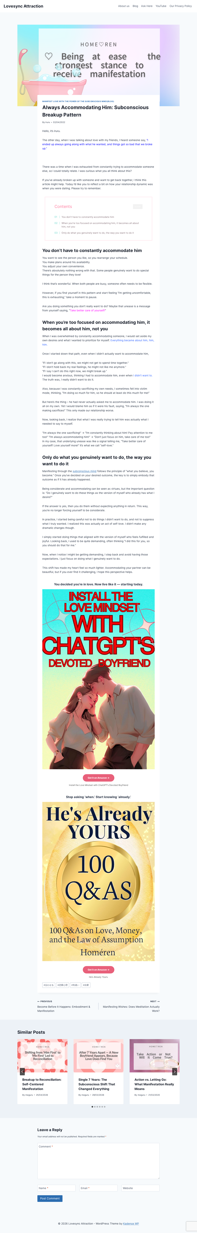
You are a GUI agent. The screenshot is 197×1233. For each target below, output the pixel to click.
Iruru (47, 122)
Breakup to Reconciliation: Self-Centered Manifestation (41, 1084)
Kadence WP (131, 1223)
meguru (29, 1095)
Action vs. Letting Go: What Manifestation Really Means (154, 1084)
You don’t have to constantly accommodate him (88, 216)
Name (43, 1188)
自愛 (86, 985)
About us (123, 6)
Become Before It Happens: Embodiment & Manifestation (63, 1006)
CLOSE (138, 206)
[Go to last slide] (22, 1071)
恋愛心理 (63, 985)
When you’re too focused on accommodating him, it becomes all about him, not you (100, 225)
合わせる (49, 985)
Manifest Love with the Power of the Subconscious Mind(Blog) (78, 101)
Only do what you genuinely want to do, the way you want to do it (98, 232)
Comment (46, 1146)
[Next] (174, 1071)
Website (128, 1188)
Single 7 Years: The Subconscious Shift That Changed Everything (96, 1084)
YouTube (161, 6)
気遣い (75, 985)
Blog (135, 6)
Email (85, 1188)
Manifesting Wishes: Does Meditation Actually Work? (131, 1006)
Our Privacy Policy (181, 6)
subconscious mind (84, 471)
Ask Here (147, 6)
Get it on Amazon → (98, 777)
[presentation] (42, 1055)
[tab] (92, 1107)
